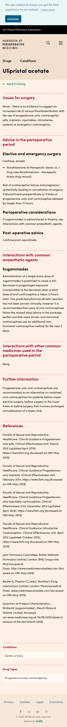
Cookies (25, 702)
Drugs (7, 60)
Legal (39, 702)
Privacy (9, 702)
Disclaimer (56, 702)
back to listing (15, 84)
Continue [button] (13, 18)
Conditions (28, 60)
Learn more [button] (48, 9)
